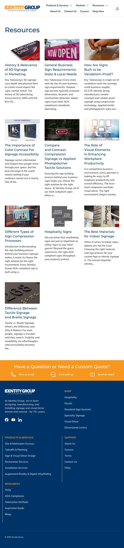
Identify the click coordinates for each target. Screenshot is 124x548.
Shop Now (98, 11)
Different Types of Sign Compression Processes (19, 236)
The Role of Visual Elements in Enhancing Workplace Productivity (97, 154)
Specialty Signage (74, 415)
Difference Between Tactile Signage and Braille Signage (21, 312)
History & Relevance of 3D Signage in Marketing (21, 69)
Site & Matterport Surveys (19, 443)
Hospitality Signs (58, 232)
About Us (55, 11)
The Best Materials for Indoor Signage (99, 234)
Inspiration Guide (14, 508)
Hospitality (70, 397)
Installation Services (16, 467)
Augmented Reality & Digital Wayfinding (28, 473)
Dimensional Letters (75, 427)
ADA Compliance (14, 495)
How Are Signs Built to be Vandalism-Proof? (98, 69)
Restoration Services (16, 461)
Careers (84, 11)
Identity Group (17, 537)
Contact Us (70, 11)
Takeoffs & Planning (16, 449)
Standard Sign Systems (77, 409)
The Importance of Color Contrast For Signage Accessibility (22, 149)
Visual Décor (71, 421)
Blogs (8, 514)
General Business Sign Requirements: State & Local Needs (61, 69)
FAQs (68, 467)
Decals (68, 403)
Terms (68, 455)
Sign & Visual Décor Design (20, 455)
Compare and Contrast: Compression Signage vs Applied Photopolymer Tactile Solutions (60, 156)
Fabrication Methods (16, 501)
